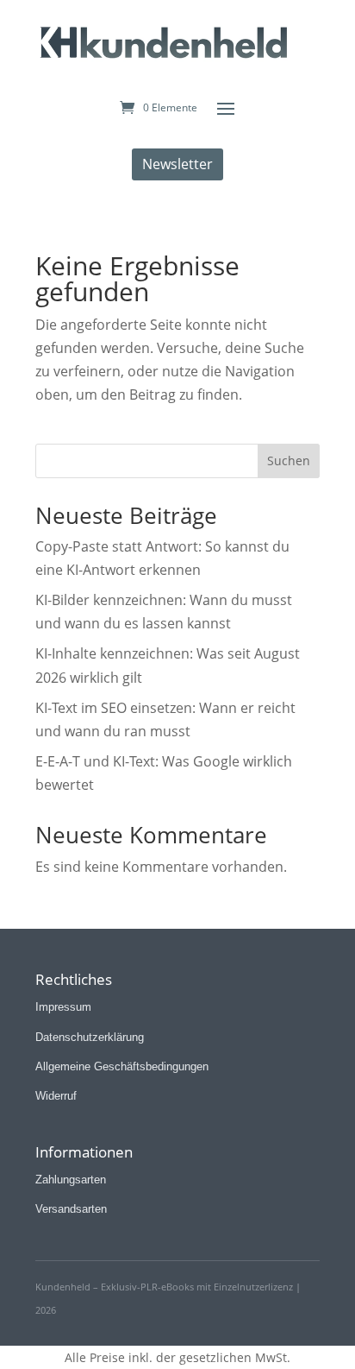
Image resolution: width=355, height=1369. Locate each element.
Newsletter (177, 164)
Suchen (288, 460)
